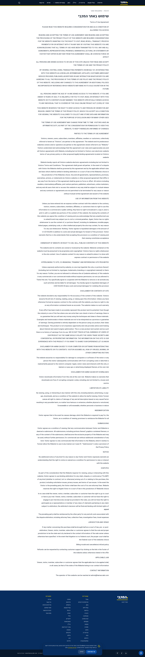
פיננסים (68, 633)
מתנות (86, 624)
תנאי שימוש (47, 608)
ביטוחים (68, 605)
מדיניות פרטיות (47, 605)
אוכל (87, 599)
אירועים (100, 3)
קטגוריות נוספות (60, 3)
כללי (69, 616)
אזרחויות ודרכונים (83, 602)
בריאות (86, 610)
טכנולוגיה (85, 616)
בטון (69, 3)
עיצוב (86, 630)
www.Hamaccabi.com (31, 653)
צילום (69, 635)
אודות (48, 3)
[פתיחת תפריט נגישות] (141, 653)
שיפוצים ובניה (84, 641)
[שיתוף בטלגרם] (117, 653)
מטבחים (86, 621)
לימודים (68, 619)
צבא (87, 635)
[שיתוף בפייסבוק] (121, 653)
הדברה (86, 613)
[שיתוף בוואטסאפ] (126, 653)
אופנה (69, 599)
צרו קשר (41, 3)
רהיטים (86, 638)
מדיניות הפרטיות (72, 647)
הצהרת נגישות (47, 610)
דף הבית (106, 11)
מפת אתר (48, 613)
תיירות (69, 641)
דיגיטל (69, 610)
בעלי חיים (85, 608)
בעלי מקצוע (91, 3)
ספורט (86, 627)
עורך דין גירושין (66, 627)
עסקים (69, 630)
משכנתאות (67, 621)
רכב (69, 638)
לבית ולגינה (85, 619)
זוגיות (69, 613)
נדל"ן (74, 3)
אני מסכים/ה (91, 652)
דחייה (81, 652)
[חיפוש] (19, 3)
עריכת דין (82, 3)
